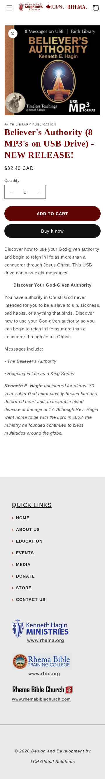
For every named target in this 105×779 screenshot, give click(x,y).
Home (22, 517)
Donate (25, 576)
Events (25, 552)
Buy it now (52, 231)
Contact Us (31, 599)
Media (23, 564)
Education (29, 541)
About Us (28, 529)
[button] (9, 7)
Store (24, 587)
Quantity (12, 180)
